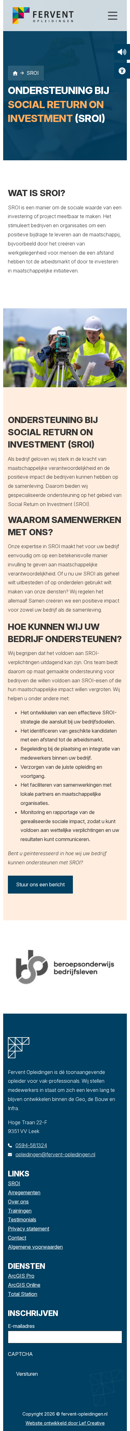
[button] (122, 52)
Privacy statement (28, 1228)
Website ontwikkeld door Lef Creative (65, 1423)
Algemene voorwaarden (35, 1247)
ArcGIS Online (24, 1285)
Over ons (18, 1201)
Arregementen (24, 1192)
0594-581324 (31, 1145)
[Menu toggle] (112, 15)
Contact (17, 1238)
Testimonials (22, 1219)
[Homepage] (57, 15)
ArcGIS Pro (21, 1276)
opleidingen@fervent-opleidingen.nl (55, 1154)
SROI (14, 1183)
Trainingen (20, 1211)
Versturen (27, 1374)
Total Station (22, 1294)
